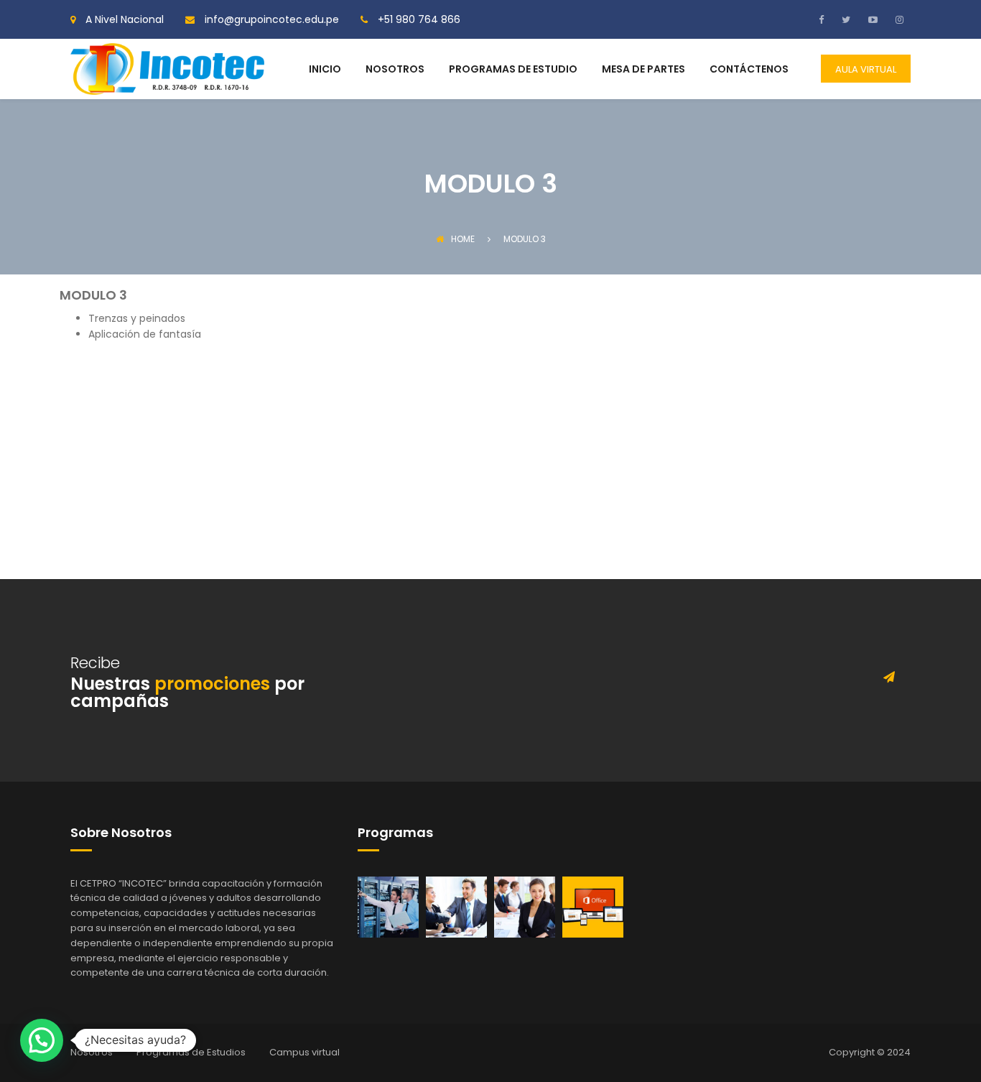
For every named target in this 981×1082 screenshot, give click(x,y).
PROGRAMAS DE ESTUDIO (513, 70)
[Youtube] (871, 19)
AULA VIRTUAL (865, 69)
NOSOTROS (395, 70)
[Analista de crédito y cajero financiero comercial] (456, 906)
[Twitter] (844, 19)
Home (463, 239)
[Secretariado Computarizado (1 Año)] (524, 906)
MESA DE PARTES (643, 70)
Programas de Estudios (191, 1052)
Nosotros (91, 1052)
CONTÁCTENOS (749, 70)
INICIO (325, 70)
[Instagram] (898, 19)
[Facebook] (825, 19)
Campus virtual (304, 1052)
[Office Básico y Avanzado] (592, 906)
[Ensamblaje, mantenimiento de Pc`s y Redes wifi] (388, 906)
